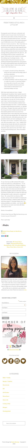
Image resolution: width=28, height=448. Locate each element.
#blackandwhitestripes (17, 243)
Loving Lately (6, 403)
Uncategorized (6, 411)
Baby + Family (6, 377)
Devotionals (6, 385)
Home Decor (18, 241)
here (25, 289)
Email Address (13, 302)
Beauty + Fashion (7, 381)
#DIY (13, 245)
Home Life (20, 247)
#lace (8, 247)
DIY (14, 241)
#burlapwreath (7, 245)
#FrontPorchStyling (20, 245)
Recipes (5, 407)
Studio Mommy (15, 442)
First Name (4, 307)
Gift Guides (6, 392)
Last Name (4, 312)
